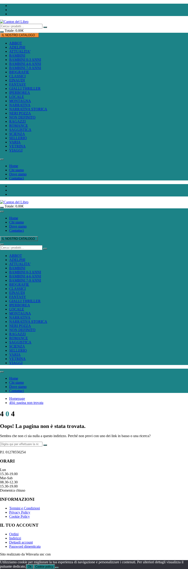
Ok (30, 566)
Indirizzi (15, 538)
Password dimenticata (25, 546)
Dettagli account (21, 542)
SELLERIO (18, 138)
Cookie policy (44, 566)
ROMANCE (18, 126)
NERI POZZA (20, 113)
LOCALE (16, 97)
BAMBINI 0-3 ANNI (25, 60)
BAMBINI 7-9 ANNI (25, 68)
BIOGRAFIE (19, 72)
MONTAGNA (20, 101)
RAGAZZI (17, 121)
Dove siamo (18, 174)
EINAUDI (17, 80)
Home (13, 166)
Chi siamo (16, 170)
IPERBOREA (19, 93)
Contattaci (16, 178)
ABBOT (15, 43)
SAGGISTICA (20, 130)
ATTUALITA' (19, 51)
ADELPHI (17, 47)
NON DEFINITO (22, 117)
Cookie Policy (19, 516)
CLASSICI (17, 76)
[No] (57, 567)
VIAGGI (15, 150)
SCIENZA (17, 134)
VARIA (15, 142)
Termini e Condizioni (24, 508)
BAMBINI (17, 55)
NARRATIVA (19, 105)
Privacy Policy (19, 512)
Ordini (14, 534)
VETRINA (17, 146)
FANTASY (17, 84)
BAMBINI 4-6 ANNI (25, 64)
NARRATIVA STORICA (28, 109)
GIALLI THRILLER (25, 88)
